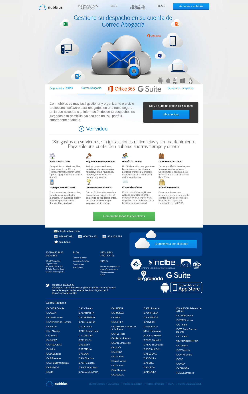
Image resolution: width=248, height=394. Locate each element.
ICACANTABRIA (86, 313)
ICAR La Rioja (118, 334)
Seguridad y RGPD (61, 88)
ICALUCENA (117, 356)
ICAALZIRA (51, 340)
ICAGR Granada (86, 363)
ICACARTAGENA (86, 317)
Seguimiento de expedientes (100, 161)
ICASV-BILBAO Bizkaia (57, 363)
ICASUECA (149, 367)
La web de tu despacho (170, 161)
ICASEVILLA (149, 358)
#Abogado (57, 287)
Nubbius (57, 383)
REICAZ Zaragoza (185, 373)
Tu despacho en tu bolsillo (63, 187)
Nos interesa (78, 267)
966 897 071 (66, 236)
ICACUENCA (85, 340)
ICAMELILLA (117, 374)
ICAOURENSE (150, 317)
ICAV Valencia (183, 350)
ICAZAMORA (182, 368)
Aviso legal (113, 384)
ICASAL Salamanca (153, 344)
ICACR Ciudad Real (88, 331)
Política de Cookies (132, 384)
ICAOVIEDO (149, 322)
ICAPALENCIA (150, 326)
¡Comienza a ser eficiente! (171, 243)
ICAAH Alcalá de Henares (58, 322)
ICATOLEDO (182, 336)
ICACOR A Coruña (55, 308)
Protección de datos (168, 187)
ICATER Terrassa (184, 320)
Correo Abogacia (107, 272)
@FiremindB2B (90, 287)
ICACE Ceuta (85, 326)
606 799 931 (90, 236)
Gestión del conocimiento (99, 187)
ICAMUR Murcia (151, 308)
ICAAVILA (51, 349)
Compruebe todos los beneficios (124, 216)
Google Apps (78, 264)
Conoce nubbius (80, 258)
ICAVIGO (180, 364)
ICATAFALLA (149, 372)
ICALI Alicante (53, 331)
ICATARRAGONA (184, 315)
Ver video (97, 129)
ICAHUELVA (117, 308)
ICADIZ (49, 372)
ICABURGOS (52, 367)
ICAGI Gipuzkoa (86, 358)
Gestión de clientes (132, 161)
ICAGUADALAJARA (88, 372)
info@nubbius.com (69, 231)
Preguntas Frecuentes (137, 7)
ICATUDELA (182, 345)
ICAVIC (179, 359)
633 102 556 (114, 236)
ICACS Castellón (86, 322)
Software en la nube (60, 161)
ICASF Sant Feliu (151, 349)
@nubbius (64, 241)
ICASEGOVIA (150, 354)
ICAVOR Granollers (87, 367)
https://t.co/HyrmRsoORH (64, 293)
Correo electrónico (132, 187)
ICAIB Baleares (53, 358)
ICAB (102, 275)
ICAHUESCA (117, 313)
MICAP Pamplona (152, 331)
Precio (161, 6)
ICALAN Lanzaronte (121, 343)
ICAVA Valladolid (184, 354)
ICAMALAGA (117, 365)
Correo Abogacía (91, 87)
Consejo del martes (81, 261)
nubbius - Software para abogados (50, 7)
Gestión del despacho (180, 88)
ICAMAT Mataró (118, 361)
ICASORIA (148, 363)
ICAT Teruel (181, 324)
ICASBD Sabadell (152, 340)
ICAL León (116, 347)
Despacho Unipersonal (109, 267)
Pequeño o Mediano (109, 269)
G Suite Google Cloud (55, 269)
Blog (114, 6)
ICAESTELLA (85, 349)
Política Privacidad (155, 384)
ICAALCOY (51, 326)
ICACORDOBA (85, 335)
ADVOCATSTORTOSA (187, 341)
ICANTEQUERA (54, 344)
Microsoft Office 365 (54, 266)
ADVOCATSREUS (152, 335)
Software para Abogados (88, 7)
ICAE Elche (84, 344)
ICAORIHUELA (150, 313)
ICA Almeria (51, 335)
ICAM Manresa (118, 370)
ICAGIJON (83, 354)
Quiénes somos (97, 384)
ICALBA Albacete (54, 317)
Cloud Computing (53, 261)
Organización (51, 264)
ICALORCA (116, 352)
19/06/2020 (68, 285)
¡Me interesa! (170, 114)
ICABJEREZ (117, 322)
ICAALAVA (51, 313)
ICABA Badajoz (53, 354)
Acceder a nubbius (191, 6)
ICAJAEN (115, 317)
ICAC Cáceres (85, 308)
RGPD (171, 384)
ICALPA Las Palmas (121, 338)
